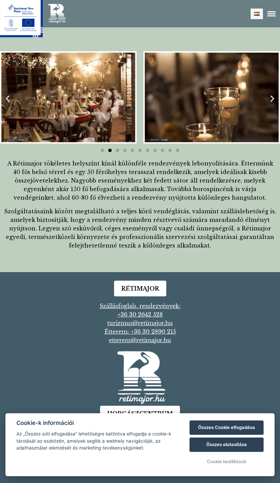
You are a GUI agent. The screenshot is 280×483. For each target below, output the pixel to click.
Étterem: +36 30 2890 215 (140, 331)
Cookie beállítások (226, 461)
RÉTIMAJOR (140, 288)
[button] (7, 98)
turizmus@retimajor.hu (140, 323)
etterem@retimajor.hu (140, 340)
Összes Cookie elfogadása (226, 427)
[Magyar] (257, 14)
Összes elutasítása (226, 444)
